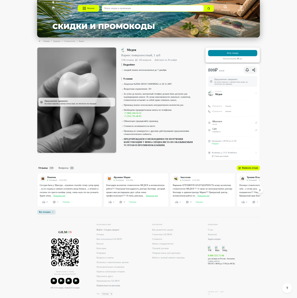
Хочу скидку (233, 53)
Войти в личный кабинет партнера (168, 258)
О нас (210, 230)
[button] (54, 281)
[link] (287, 288)
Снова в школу (59, 16)
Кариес (81, 41)
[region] (148, 190)
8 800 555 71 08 (216, 255)
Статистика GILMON (162, 234)
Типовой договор (160, 248)
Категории (101, 248)
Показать (228, 106)
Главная (46, 41)
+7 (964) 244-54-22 (132, 113)
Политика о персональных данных (113, 262)
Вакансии (212, 234)
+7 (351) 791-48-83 (132, 116)
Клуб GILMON (92, 16)
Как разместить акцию (162, 230)
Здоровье (56, 41)
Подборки (101, 253)
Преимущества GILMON (108, 281)
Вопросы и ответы (111, 16)
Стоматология (69, 41)
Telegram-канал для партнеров (166, 253)
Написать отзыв (250, 168)
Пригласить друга (105, 276)
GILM (65, 232)
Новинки (77, 16)
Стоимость (157, 239)
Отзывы (100, 234)
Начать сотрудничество (163, 244)
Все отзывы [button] (45, 212)
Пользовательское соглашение (110, 267)
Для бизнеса (129, 16)
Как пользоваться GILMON (109, 239)
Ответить (66, 202)
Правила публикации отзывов (111, 271)
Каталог (91, 8)
